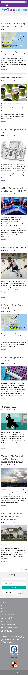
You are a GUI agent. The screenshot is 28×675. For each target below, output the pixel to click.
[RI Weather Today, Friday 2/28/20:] (14, 322)
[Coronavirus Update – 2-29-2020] (14, 150)
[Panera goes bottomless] (14, 92)
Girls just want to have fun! (13, 247)
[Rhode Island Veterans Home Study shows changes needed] (14, 533)
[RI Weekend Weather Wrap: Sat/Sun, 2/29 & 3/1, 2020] (14, 40)
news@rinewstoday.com (15, 5)
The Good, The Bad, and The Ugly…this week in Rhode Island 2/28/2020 (12, 459)
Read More (4, 69)
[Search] (26, 2)
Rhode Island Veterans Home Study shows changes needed (11, 516)
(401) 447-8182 (8, 621)
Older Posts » (23, 569)
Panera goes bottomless (12, 77)
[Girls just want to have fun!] (14, 266)
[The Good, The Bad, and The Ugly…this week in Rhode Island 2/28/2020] (14, 477)
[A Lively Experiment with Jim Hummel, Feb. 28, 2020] (14, 205)
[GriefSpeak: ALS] (14, 421)
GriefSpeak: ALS (8, 407)
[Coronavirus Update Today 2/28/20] (14, 373)
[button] (14, 587)
